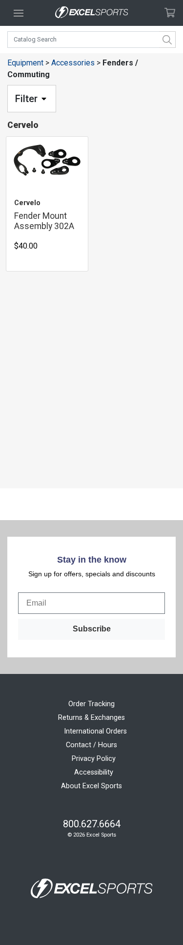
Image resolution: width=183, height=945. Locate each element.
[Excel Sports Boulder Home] (91, 13)
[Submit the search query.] (167, 39)
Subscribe (92, 629)
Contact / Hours (91, 745)
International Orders (95, 731)
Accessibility (93, 772)
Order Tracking (91, 704)
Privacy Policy (94, 759)
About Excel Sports (91, 786)
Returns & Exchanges (91, 718)
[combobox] (91, 39)
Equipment (25, 62)
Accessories (73, 62)
